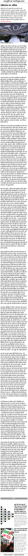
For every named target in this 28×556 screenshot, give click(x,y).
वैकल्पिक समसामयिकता (8, 554)
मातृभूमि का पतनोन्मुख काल (14, 1)
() (12, 43)
